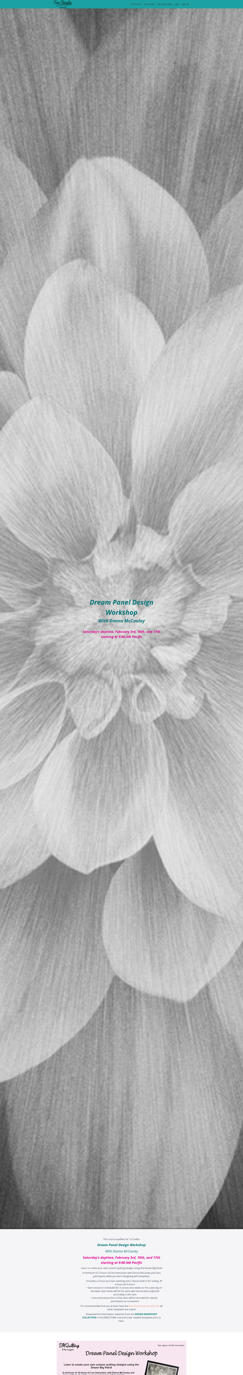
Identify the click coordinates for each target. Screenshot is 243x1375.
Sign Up (185, 4)
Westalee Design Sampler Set (144, 1306)
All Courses (136, 4)
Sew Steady (149, 4)
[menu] (159, 4)
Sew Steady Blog (164, 4)
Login (176, 4)
